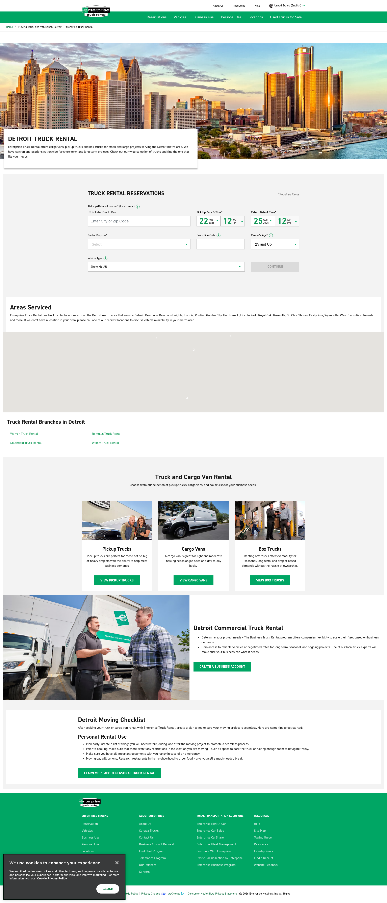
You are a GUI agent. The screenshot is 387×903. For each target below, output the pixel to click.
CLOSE (108, 889)
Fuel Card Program (151, 851)
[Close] (116, 862)
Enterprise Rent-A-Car (211, 824)
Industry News (263, 851)
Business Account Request (156, 844)
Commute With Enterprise (214, 851)
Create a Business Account (222, 666)
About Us (218, 6)
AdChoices (174, 894)
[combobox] (289, 5)
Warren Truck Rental (24, 434)
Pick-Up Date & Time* (210, 212)
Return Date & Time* (263, 212)
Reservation (90, 824)
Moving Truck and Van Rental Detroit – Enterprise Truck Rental (55, 27)
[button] (231, 336)
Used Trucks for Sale (286, 17)
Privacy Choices (150, 894)
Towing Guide (263, 837)
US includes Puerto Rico (102, 212)
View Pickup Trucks (117, 580)
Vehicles (180, 17)
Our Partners (147, 865)
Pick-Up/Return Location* (111, 206)
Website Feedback (266, 865)
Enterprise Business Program (216, 865)
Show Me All (99, 267)
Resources (239, 6)
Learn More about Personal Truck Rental (119, 773)
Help (257, 6)
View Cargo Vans (193, 580)
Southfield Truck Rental (26, 443)
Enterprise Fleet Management (216, 844)
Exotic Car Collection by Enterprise (220, 858)
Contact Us (146, 837)
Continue (275, 266)
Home (9, 27)
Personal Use (231, 17)
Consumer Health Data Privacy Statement (213, 894)
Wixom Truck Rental (105, 443)
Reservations (156, 17)
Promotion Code (206, 235)
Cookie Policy (130, 894)
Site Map (260, 830)
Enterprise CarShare (210, 837)
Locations (256, 17)
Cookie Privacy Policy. (52, 878)
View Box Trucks (270, 580)
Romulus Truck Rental (106, 434)
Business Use (204, 17)
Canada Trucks (149, 830)
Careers (144, 872)
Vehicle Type (95, 258)
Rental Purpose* (97, 235)
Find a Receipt (263, 858)
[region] (64, 877)
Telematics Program (152, 858)
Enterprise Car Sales (210, 830)
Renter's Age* (259, 235)
